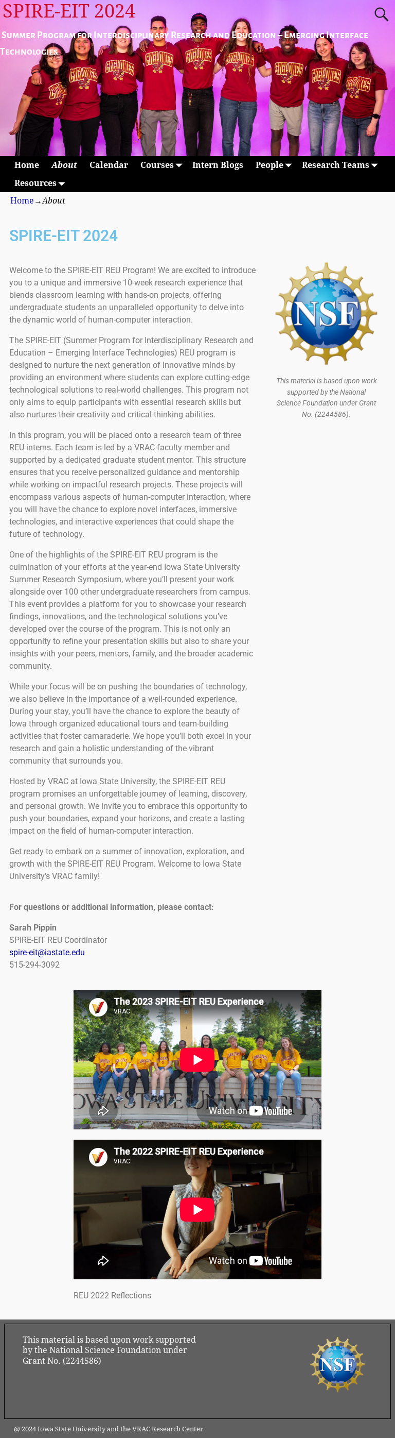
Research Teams (335, 165)
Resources (35, 183)
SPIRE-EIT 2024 (69, 11)
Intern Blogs (217, 165)
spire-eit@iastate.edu (47, 952)
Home (26, 165)
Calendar (108, 165)
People (269, 165)
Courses (157, 165)
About (64, 165)
